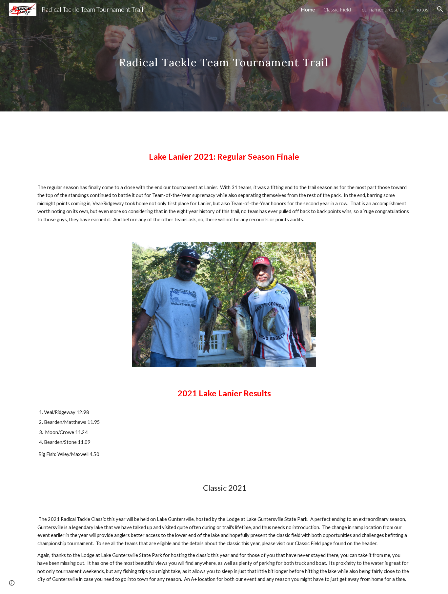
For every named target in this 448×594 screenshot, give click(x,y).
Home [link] (308, 9)
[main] (224, 55)
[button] (440, 9)
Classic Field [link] (337, 9)
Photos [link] (420, 9)
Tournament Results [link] (381, 9)
